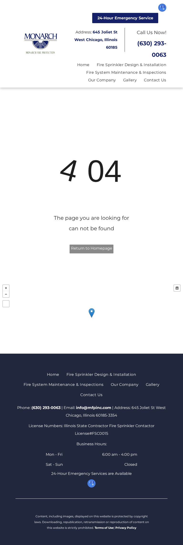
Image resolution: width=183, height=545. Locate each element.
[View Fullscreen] (6, 304)
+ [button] (6, 288)
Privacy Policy (125, 527)
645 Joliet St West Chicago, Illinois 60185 (95, 40)
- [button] (6, 294)
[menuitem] (80, 65)
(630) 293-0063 (46, 407)
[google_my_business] (162, 8)
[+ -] (91, 318)
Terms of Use (104, 527)
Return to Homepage (91, 248)
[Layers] (177, 288)
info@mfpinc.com (93, 407)
